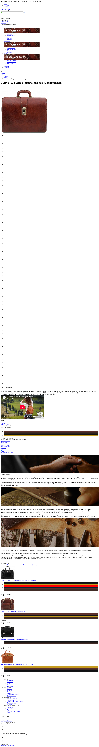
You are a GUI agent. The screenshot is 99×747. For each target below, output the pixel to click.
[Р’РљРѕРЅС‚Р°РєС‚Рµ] (1, 450)
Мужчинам (7, 27)
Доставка (6, 5)
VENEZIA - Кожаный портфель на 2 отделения (13, 611)
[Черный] (51, 434)
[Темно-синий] (51, 587)
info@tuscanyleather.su (6, 721)
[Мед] (51, 435)
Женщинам (7, 41)
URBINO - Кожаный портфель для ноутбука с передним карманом (18, 580)
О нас (5, 4)
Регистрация (7, 9)
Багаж (5, 53)
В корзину (3, 423)
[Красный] (51, 586)
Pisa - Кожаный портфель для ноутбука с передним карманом (17, 664)
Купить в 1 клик (5, 424)
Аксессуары (7, 67)
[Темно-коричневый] (51, 433)
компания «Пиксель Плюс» (8, 745)
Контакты (6, 6)
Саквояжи (6, 66)
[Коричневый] (51, 431)
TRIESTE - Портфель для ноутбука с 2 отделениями (14, 639)
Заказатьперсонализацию (5, 452)
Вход (2, 9)
